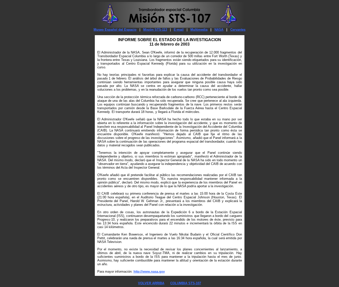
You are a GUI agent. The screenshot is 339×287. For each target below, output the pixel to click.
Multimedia (198, 29)
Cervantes (237, 29)
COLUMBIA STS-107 (185, 283)
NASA (218, 29)
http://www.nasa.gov (149, 271)
